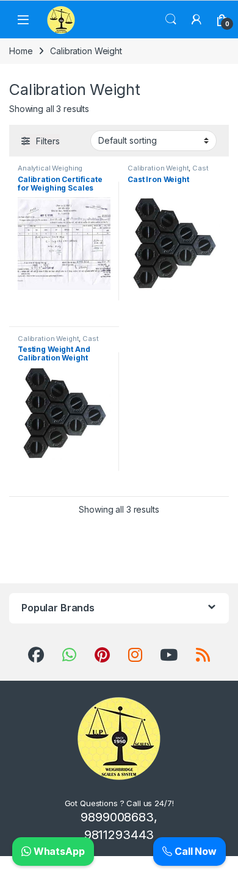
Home (20, 51)
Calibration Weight (158, 168)
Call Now (194, 851)
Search (171, 19)
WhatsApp (58, 851)
